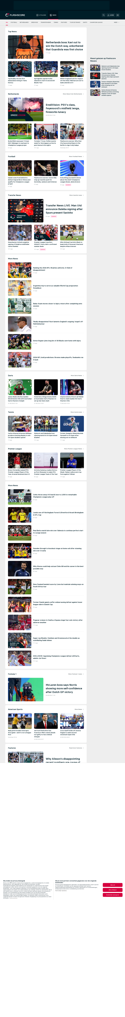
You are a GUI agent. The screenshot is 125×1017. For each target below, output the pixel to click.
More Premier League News (73, 449)
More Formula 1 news (75, 674)
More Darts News (76, 375)
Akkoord (112, 885)
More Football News (75, 156)
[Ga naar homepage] (16, 15)
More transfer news (75, 195)
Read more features (75, 748)
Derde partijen (13, 898)
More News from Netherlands (72, 94)
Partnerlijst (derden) (61, 890)
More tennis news (76, 412)
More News (78, 709)
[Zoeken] (104, 15)
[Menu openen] (118, 15)
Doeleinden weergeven (112, 895)
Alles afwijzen (113, 890)
